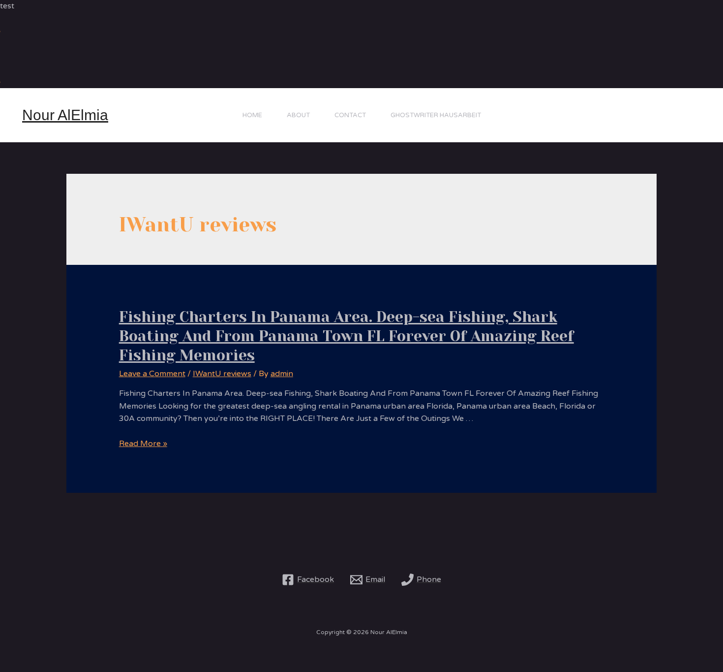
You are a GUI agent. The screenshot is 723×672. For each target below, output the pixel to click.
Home (252, 115)
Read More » (143, 443)
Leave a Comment (152, 374)
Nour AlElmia (65, 115)
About (298, 115)
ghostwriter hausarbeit (436, 115)
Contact (350, 115)
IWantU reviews (222, 374)
